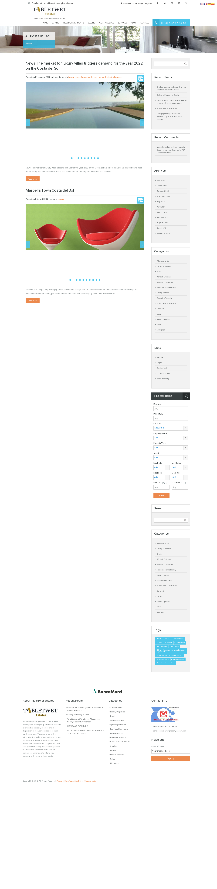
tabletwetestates (178, 659)
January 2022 (163, 191)
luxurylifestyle (162, 646)
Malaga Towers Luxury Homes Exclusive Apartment (171, 651)
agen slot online (163, 147)
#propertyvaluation (165, 282)
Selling (91, 23)
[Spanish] (213, 4)
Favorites (127, 3)
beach (159, 639)
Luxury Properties (82, 77)
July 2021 (161, 202)
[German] (209, 4)
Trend (173, 663)
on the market (162, 655)
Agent (156, 453)
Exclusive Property (113, 77)
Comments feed (163, 373)
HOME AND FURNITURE (167, 108)
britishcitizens (178, 639)
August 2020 (162, 223)
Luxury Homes (97, 77)
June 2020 (161, 228)
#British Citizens (164, 277)
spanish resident (163, 659)
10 (100, 280)
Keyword (157, 404)
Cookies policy (90, 781)
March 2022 (162, 186)
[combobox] (170, 428)
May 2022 (161, 180)
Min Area (160, 482)
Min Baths (176, 463)
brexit (167, 639)
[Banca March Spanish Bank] (108, 691)
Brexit (159, 271)
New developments (73, 23)
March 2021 (162, 212)
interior (169, 642)
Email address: (158, 746)
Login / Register (145, 3)
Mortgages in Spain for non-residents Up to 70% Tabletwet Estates (169, 117)
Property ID (158, 414)
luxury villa (175, 646)
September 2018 (163, 233)
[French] (205, 4)
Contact (145, 23)
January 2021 (163, 217)
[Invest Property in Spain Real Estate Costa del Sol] (49, 12)
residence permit (177, 655)
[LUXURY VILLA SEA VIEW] (85, 105)
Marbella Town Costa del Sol (50, 190)
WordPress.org (163, 379)
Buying (55, 23)
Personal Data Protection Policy (70, 781)
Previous (28, 122)
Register (160, 357)
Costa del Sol (106, 23)
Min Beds (157, 463)
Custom (160, 642)
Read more (32, 179)
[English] (202, 4)
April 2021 (161, 207)
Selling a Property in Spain (168, 95)
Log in (159, 363)
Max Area (179, 482)
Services (122, 23)
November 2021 (163, 196)
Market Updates (163, 319)
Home (45, 23)
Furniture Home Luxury (166, 287)
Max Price (176, 473)
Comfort (160, 309)
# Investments (163, 261)
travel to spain (162, 663)
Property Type (159, 443)
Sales (159, 324)
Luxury (71, 77)
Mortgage (161, 330)
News (133, 23)
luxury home (180, 642)
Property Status (160, 433)
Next (142, 122)
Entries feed (162, 368)
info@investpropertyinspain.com (58, 3)
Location (157, 423)
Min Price (157, 473)
